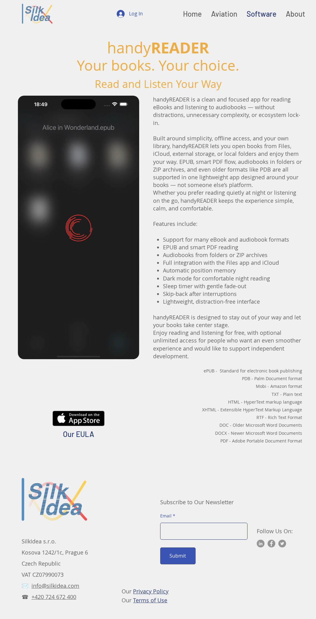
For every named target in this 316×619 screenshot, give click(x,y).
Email (166, 516)
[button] (131, 352)
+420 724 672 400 (53, 596)
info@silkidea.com (55, 585)
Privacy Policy (150, 591)
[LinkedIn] (260, 543)
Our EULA (78, 434)
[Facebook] (271, 543)
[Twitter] (282, 543)
